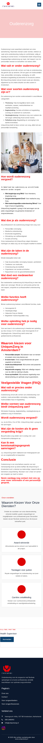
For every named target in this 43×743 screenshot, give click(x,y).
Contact (5, 697)
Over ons (5, 693)
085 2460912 (9, 719)
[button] (39, 5)
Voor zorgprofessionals (10, 704)
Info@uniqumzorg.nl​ (12, 723)
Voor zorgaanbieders (9, 700)
